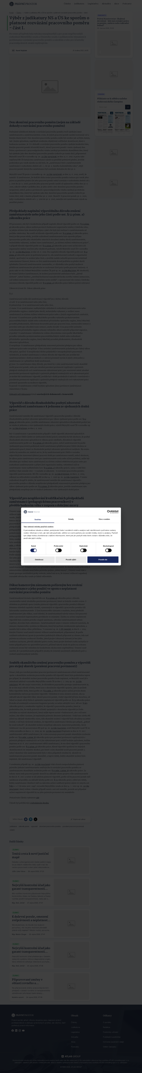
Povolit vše (103, 560)
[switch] (58, 550)
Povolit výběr (71, 560)
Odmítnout (39, 560)
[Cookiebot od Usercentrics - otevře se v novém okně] (108, 511)
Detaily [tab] (71, 519)
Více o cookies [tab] (104, 519)
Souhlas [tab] (38, 519)
